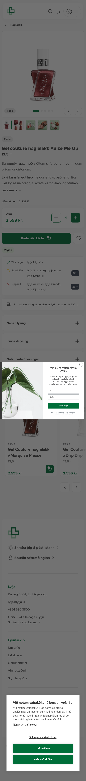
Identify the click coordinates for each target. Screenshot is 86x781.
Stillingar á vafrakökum (43, 737)
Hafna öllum (43, 748)
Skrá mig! (63, 405)
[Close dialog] (81, 364)
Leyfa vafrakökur (43, 759)
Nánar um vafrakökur (25, 724)
